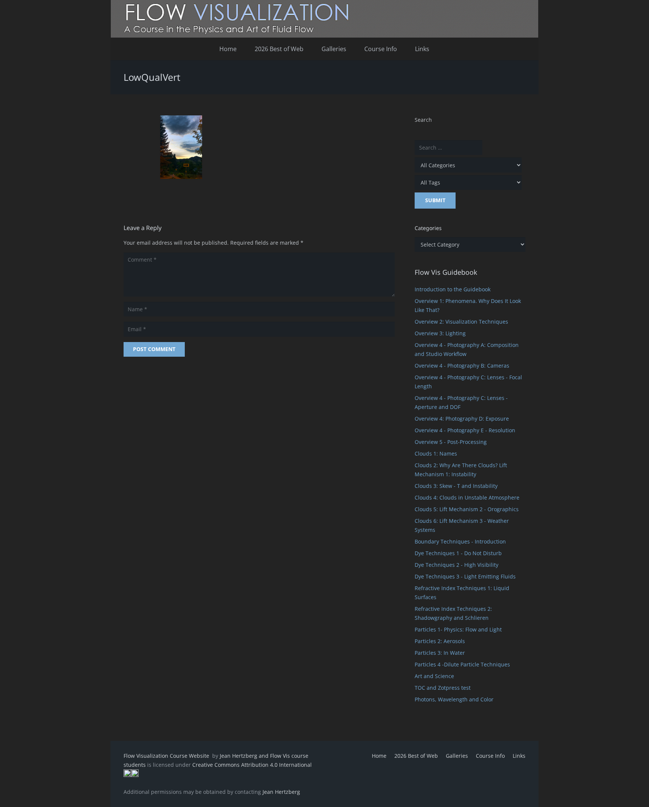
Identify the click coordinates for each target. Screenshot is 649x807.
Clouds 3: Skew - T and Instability (456, 485)
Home (379, 755)
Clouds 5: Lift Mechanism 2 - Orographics (467, 509)
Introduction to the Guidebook (453, 289)
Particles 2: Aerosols (440, 641)
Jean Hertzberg (281, 791)
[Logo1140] (324, 19)
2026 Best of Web (416, 755)
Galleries (457, 755)
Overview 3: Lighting (440, 333)
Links (519, 755)
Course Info (490, 755)
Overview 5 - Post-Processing (451, 441)
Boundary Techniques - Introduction (460, 541)
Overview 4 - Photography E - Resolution (465, 430)
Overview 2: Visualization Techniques (461, 321)
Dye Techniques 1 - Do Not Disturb (458, 553)
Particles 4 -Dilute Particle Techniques (462, 664)
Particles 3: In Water (440, 652)
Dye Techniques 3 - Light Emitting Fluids (465, 576)
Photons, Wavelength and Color (454, 699)
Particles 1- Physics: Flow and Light (458, 629)
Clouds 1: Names (436, 453)
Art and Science (434, 676)
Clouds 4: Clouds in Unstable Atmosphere (467, 497)
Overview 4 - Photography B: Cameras (462, 365)
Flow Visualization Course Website (167, 755)
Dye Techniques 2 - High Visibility (456, 564)
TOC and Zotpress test (443, 687)
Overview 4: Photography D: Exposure (462, 418)
